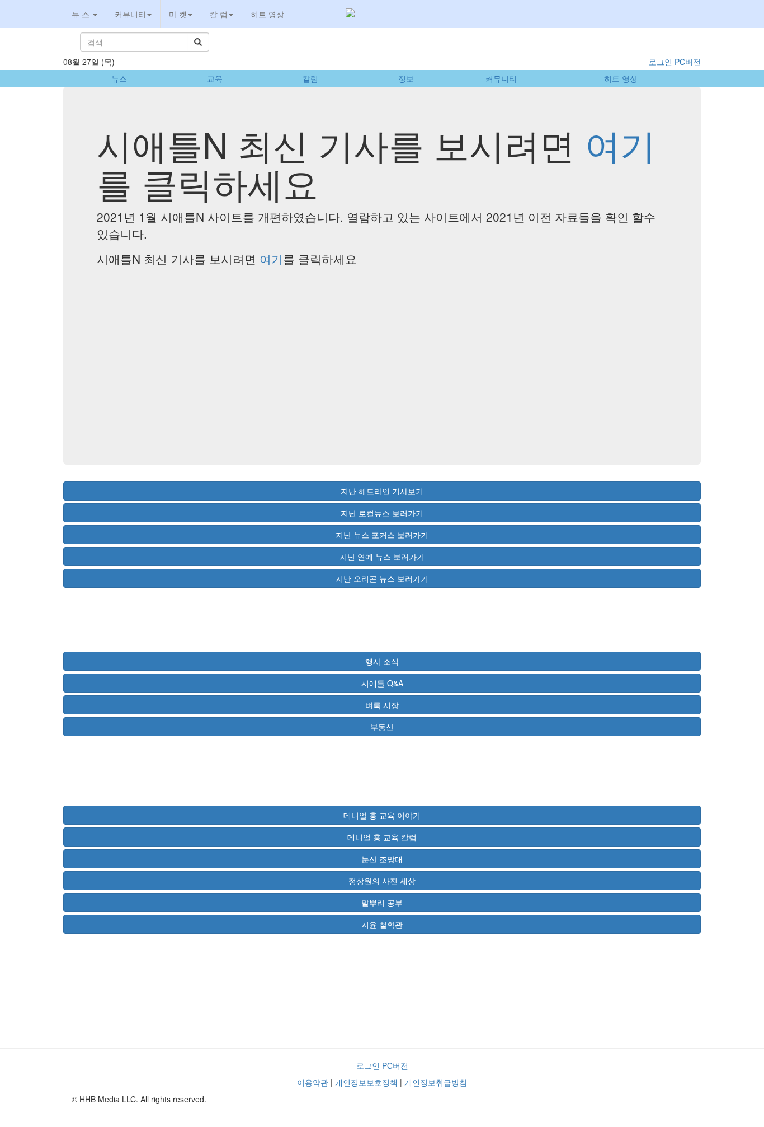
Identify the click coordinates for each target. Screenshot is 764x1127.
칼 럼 (219, 14)
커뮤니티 (130, 14)
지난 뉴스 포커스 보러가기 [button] (382, 534)
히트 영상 (267, 14)
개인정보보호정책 (366, 1082)
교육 (215, 78)
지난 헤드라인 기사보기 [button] (382, 491)
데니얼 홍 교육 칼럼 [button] (382, 837)
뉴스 (119, 78)
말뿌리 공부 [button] (382, 902)
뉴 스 (82, 14)
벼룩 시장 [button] (382, 704)
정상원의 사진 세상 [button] (382, 880)
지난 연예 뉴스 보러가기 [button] (382, 556)
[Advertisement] (382, 353)
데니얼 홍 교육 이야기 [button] (382, 815)
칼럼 (310, 78)
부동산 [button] (382, 726)
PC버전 (688, 61)
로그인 (660, 61)
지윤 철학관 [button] (382, 924)
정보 (406, 78)
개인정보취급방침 (435, 1082)
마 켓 (178, 14)
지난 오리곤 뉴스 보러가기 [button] (382, 578)
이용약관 (312, 1082)
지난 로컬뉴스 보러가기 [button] (382, 512)
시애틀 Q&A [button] (382, 683)
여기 (620, 144)
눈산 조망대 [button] (382, 858)
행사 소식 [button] (382, 661)
